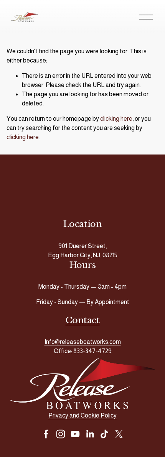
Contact (83, 320)
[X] (119, 434)
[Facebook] (46, 434)
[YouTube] (75, 434)
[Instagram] (60, 434)
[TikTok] (104, 434)
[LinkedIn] (89, 434)
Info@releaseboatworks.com (83, 342)
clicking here (116, 118)
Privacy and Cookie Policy (82, 415)
